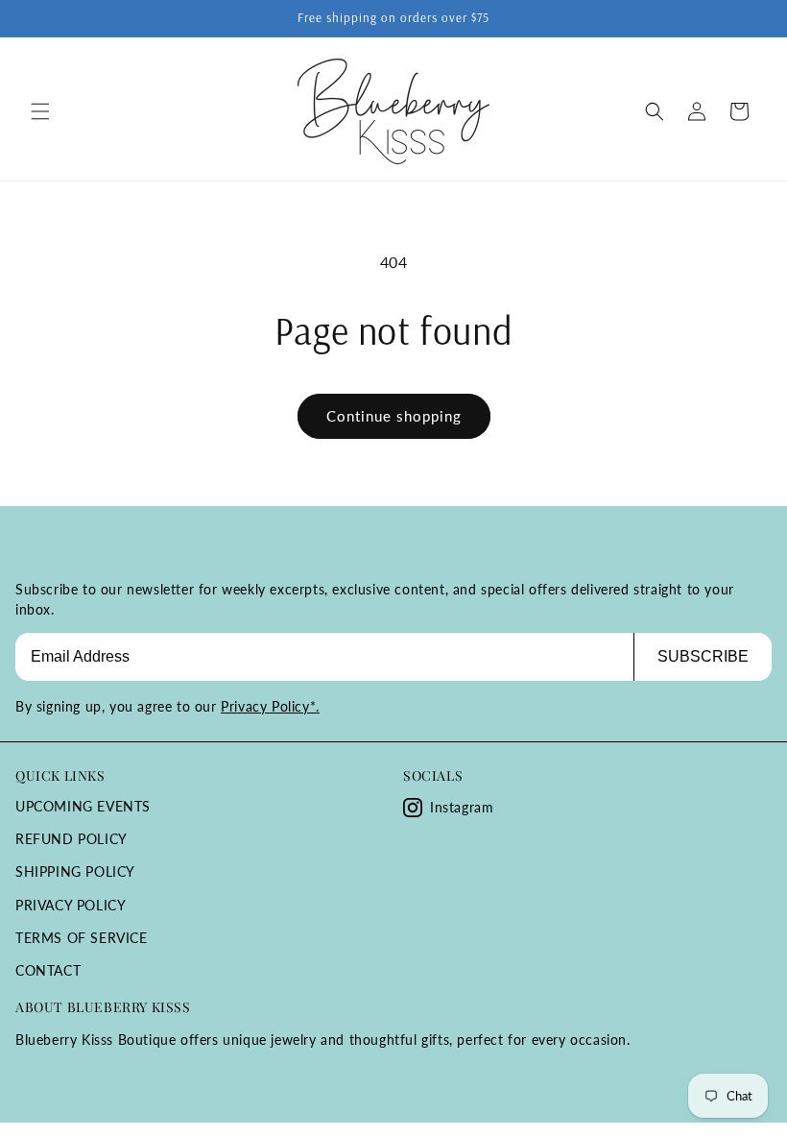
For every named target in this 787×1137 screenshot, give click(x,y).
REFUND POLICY (71, 839)
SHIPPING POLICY (75, 871)
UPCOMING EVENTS (83, 806)
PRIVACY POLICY (70, 905)
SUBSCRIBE (703, 656)
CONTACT (48, 970)
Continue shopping (394, 415)
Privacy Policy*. (270, 706)
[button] (40, 111)
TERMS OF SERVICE (81, 938)
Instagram (461, 807)
